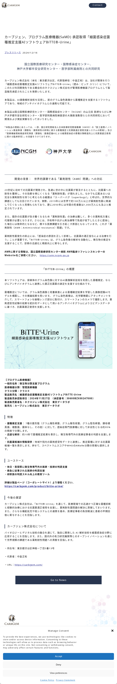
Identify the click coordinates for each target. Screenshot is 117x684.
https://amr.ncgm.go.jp (54, 255)
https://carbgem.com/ (29, 564)
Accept (58, 656)
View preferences (58, 673)
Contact (98, 4)
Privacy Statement (65, 680)
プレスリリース (13, 52)
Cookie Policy (47, 680)
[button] (112, 630)
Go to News (58, 580)
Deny (58, 664)
